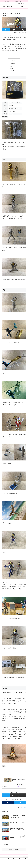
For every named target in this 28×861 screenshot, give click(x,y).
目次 (12, 61)
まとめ (13, 70)
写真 (12, 68)
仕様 (12, 66)
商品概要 (14, 64)
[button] (25, 408)
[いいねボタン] (3, 766)
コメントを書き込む (14, 849)
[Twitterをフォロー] (20, 802)
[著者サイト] (8, 802)
